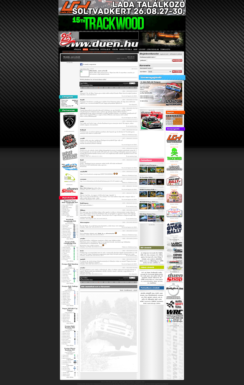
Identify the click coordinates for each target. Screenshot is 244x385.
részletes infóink (174, 144)
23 (181, 119)
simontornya (147, 301)
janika (155, 276)
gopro (148, 276)
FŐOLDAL (77, 49)
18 (169, 119)
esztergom (152, 255)
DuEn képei (161, 173)
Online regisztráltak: (66, 106)
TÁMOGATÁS (165, 49)
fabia (161, 255)
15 (179, 117)
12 (179, 124)
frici (145, 297)
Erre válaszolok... (133, 104)
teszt (145, 303)
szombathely (160, 301)
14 (176, 117)
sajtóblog (78, 52)
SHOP (135, 49)
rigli (156, 299)
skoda (145, 262)
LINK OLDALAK (153, 49)
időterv (142, 89)
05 (179, 122)
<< (88, 87)
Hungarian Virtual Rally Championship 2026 (70, 201)
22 (179, 119)
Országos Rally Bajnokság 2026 (70, 264)
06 (181, 122)
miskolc (152, 259)
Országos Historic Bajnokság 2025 (69, 349)
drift (145, 255)
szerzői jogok (122, 382)
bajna (153, 293)
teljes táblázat (69, 216)
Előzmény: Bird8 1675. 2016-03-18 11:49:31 (91, 156)
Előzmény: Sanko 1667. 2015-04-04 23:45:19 (91, 227)
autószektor (111, 52)
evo (157, 255)
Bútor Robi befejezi (86, 188)
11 (169, 117)
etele (142, 297)
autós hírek (97, 52)
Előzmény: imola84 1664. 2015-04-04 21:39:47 (92, 255)
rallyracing (153, 261)
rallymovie (156, 277)
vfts (148, 283)
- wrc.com (150, 98)
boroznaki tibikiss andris (155, 274)
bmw (148, 272)
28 (176, 120)
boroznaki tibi (154, 253)
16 (181, 117)
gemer (150, 297)
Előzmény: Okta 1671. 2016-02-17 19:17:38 (91, 189)
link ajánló (90, 52)
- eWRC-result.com (152, 96)
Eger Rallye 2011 (84, 69)
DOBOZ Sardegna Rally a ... (148, 189)
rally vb (144, 299)
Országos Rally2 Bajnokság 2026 (70, 326)
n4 (148, 261)
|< (82, 87)
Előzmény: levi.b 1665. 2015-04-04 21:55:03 (91, 247)
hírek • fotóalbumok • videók (128, 290)
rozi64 (160, 299)
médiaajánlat (138, 382)
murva (145, 261)
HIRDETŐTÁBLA (125, 49)
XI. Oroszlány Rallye (146, 177)
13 (174, 117)
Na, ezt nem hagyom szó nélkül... (130, 96)
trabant (155, 281)
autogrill (148, 293)
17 (167, 119)
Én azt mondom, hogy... (132, 126)
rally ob (160, 297)
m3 (162, 276)
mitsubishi (144, 277)
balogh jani (146, 253)
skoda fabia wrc (150, 279)
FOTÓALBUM (105, 49)
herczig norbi (149, 257)
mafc (148, 259)
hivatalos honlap (145, 86)
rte (158, 261)
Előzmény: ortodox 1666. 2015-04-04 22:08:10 (92, 234)
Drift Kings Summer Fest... (148, 214)
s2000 (161, 261)
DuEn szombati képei (158, 185)
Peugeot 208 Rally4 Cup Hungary (69, 309)
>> (129, 87)
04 (176, 122)
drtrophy (142, 295)
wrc (159, 262)
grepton (143, 257)
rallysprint (151, 299)
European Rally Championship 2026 (70, 242)
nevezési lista (144, 91)
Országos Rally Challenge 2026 (70, 287)
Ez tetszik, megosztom (89, 64)
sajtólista (84, 52)
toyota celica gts (151, 303)
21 (176, 119)
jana (152, 276)
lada (159, 276)
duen (148, 255)
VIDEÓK (115, 49)
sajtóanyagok (72, 52)
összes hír (65, 52)
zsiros (158, 303)
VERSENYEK (94, 49)
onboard (150, 277)
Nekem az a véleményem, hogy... (130, 134)
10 (167, 117)
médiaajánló (104, 52)
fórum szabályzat (130, 382)
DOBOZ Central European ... (149, 165)
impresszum (115, 382)
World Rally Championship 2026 (70, 220)
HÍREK (85, 49)
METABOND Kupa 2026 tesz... (149, 202)
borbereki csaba (156, 272)
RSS (143, 382)
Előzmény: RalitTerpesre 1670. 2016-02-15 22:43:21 (93, 199)
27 (174, 120)
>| (134, 87)
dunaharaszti (152, 295)
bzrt (141, 276)
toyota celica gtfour (148, 281)
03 (174, 122)
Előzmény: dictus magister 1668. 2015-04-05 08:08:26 (93, 218)
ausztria (143, 293)
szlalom (153, 301)
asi (141, 253)
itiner (155, 257)
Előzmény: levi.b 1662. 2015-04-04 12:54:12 (91, 264)
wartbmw (153, 283)
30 (181, 120)
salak (142, 301)
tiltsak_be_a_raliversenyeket (106, 233)
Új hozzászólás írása (86, 85)
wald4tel (155, 262)
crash (144, 276)
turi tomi (149, 262)
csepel (161, 293)
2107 (142, 272)
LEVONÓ (142, 49)
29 (179, 120)
